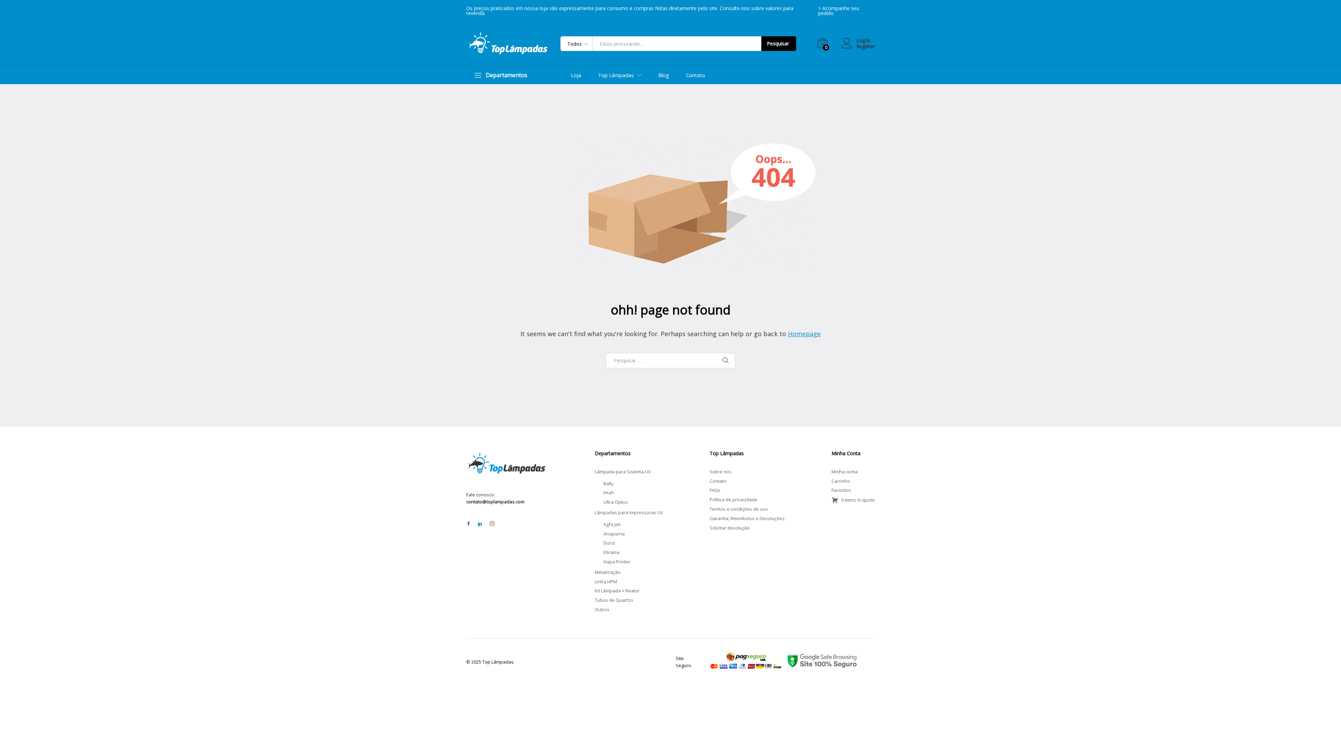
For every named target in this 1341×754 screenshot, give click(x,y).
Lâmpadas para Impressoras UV (629, 512)
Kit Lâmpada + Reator (617, 590)
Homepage (804, 334)
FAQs (715, 490)
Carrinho (840, 481)
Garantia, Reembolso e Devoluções (747, 518)
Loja (576, 75)
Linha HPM (606, 581)
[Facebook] (468, 524)
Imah (608, 492)
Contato (695, 75)
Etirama (611, 552)
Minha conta (844, 471)
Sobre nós (721, 471)
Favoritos (841, 490)
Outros (602, 609)
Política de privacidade (733, 499)
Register (865, 47)
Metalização (608, 572)
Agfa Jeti (612, 524)
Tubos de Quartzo (614, 600)
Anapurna (614, 534)
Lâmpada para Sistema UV (623, 471)
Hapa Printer (616, 562)
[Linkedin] (480, 524)
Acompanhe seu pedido (838, 10)
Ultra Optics (615, 502)
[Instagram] (492, 523)
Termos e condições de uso (739, 509)
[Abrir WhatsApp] (1323, 736)
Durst (609, 543)
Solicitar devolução (730, 528)
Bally (608, 483)
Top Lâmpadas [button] (616, 75)
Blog (663, 75)
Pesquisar (778, 43)
